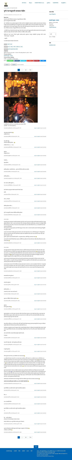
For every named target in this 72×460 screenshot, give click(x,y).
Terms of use (39, 456)
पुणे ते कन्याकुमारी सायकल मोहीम (13, 49)
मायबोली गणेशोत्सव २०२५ (39, 3)
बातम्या (28, 451)
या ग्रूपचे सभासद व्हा (52, 27)
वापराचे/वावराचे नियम (40, 452)
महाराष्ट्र (11, 46)
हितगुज (30, 3)
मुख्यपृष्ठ (8, 8)
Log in (7, 64)
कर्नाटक (14, 46)
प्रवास (11, 44)
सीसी (31, 451)
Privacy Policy (45, 456)
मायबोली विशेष (55, 3)
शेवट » (31, 70)
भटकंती (8, 44)
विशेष (19, 451)
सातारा (21, 46)
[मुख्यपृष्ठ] (6, 4)
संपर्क (54, 452)
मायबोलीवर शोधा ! (52, 45)
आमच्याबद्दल (50, 452)
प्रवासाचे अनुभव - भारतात (8, 56)
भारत (9, 46)
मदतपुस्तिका (63, 3)
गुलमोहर (48, 3)
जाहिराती (23, 451)
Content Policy (51, 456)
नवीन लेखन (24, 3)
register (13, 64)
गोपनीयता (46, 452)
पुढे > (26, 70)
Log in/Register (52, 14)
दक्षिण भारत (18, 46)
